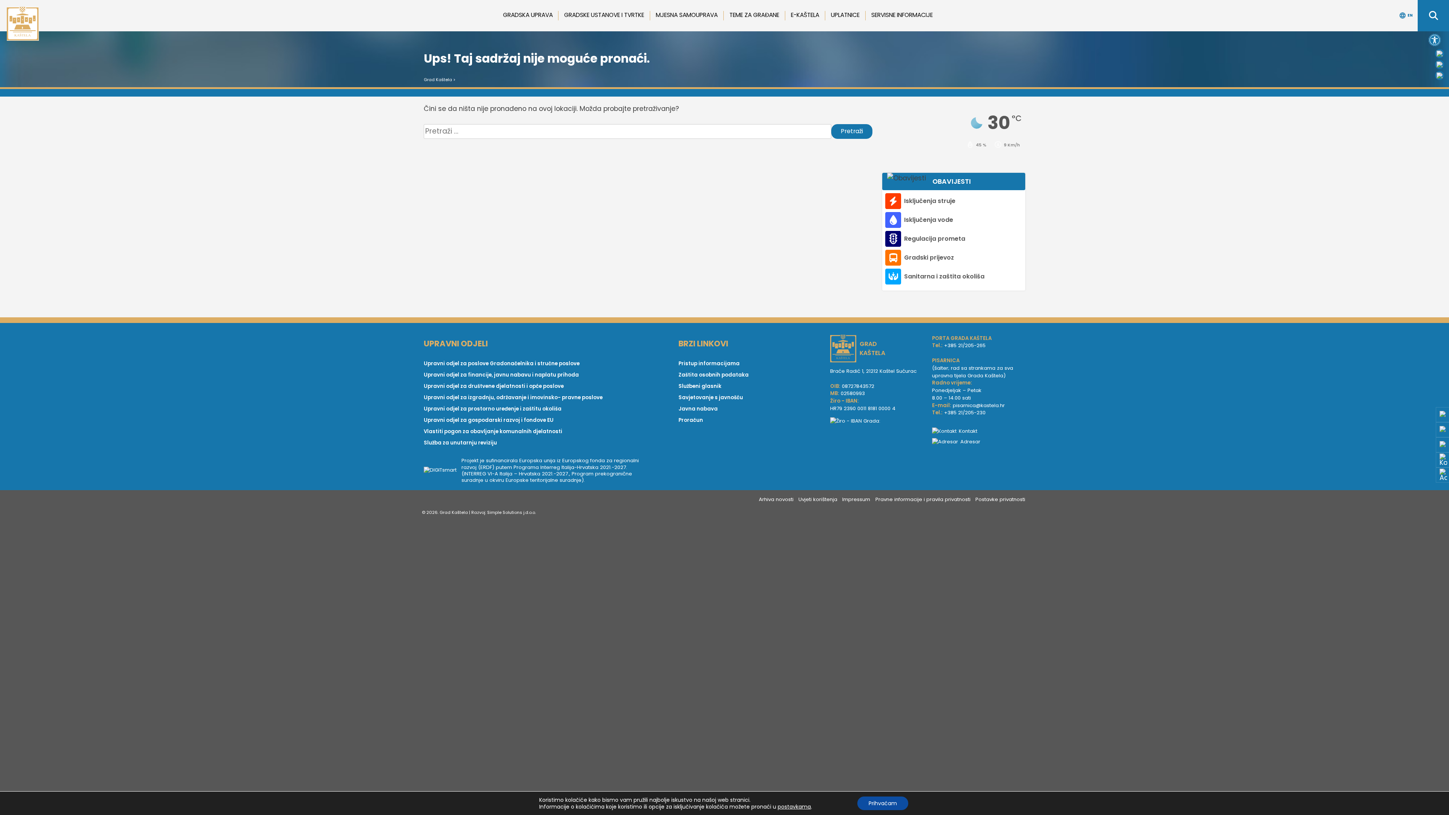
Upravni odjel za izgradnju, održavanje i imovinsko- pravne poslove (513, 397)
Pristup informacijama (709, 363)
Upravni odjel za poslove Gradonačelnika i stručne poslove (502, 363)
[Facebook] (1439, 53)
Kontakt (968, 431)
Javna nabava (698, 408)
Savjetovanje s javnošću (710, 397)
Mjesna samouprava (687, 15)
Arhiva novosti (776, 499)
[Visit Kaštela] (1439, 75)
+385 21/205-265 (965, 345)
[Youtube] (1439, 64)
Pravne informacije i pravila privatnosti (923, 499)
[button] (1434, 40)
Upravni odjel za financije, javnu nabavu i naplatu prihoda (501, 374)
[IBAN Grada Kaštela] (877, 421)
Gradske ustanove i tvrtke (604, 15)
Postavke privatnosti (1000, 499)
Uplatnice (845, 15)
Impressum (856, 499)
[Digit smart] (442, 470)
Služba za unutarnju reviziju (460, 442)
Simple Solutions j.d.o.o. (511, 512)
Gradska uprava (528, 15)
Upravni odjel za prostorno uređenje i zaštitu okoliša (492, 408)
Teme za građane (754, 15)
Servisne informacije (902, 15)
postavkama (794, 806)
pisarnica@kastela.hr (979, 405)
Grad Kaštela (438, 80)
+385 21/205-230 (965, 412)
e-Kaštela (805, 15)
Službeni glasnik (699, 386)
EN (1410, 15)
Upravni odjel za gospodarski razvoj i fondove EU (489, 420)
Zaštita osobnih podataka (713, 374)
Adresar (970, 441)
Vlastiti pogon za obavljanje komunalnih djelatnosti (493, 431)
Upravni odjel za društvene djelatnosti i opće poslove (494, 386)
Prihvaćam (883, 803)
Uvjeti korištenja (817, 499)
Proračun (690, 420)
